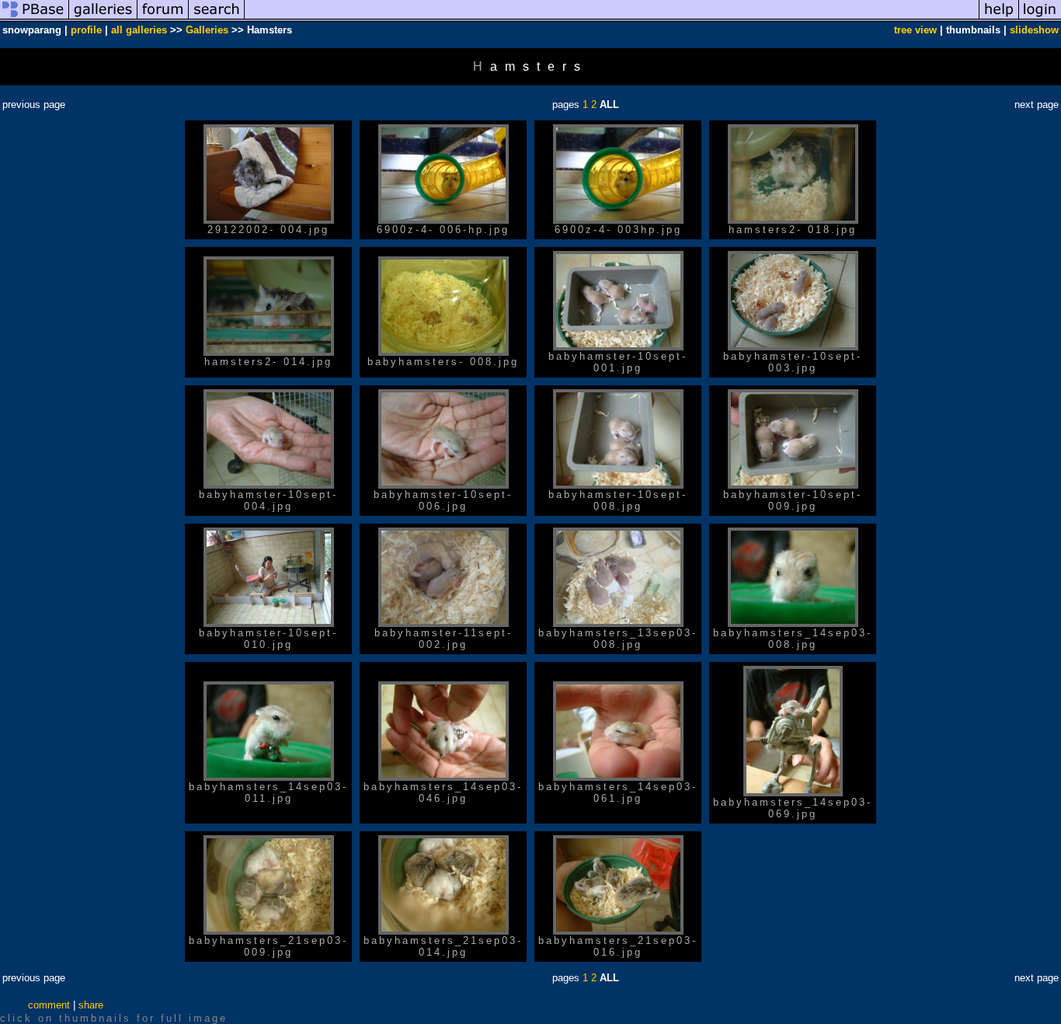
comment (49, 1005)
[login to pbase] (1040, 18)
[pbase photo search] (217, 18)
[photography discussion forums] (163, 18)
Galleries (207, 30)
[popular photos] (612, 18)
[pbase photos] (34, 18)
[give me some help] (999, 18)
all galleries (139, 30)
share (90, 1005)
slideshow (1034, 30)
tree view (915, 30)
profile (86, 30)
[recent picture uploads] (103, 18)
